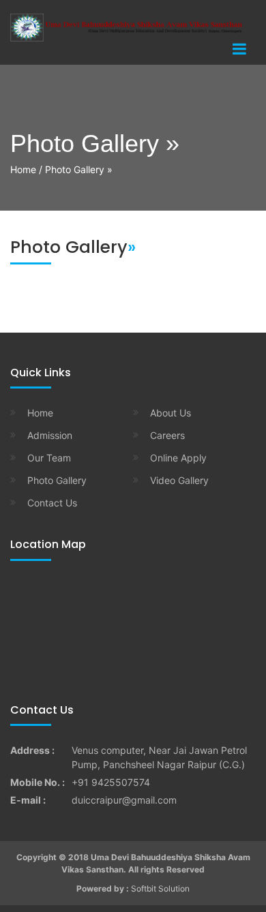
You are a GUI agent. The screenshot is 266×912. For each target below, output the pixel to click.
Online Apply (178, 457)
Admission (49, 435)
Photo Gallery (57, 480)
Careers (167, 435)
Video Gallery (179, 480)
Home (23, 169)
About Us (170, 413)
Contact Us (52, 502)
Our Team (49, 457)
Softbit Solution (160, 888)
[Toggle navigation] (239, 49)
